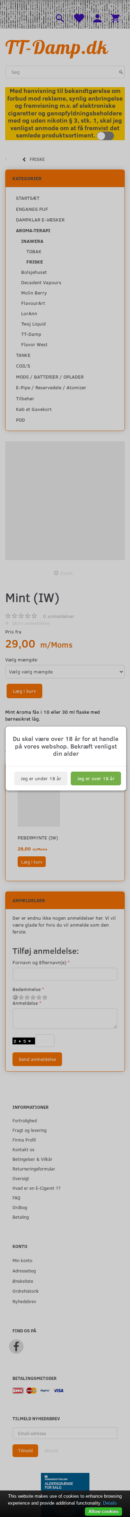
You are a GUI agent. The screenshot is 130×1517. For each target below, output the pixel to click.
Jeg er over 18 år (96, 778)
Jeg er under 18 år (40, 778)
